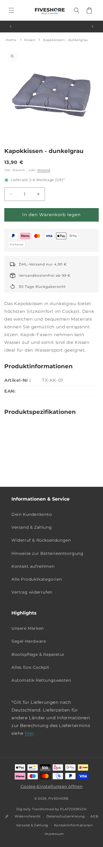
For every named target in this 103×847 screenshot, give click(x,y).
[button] (11, 10)
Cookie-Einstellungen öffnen (52, 786)
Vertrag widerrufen (31, 592)
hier (29, 733)
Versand (43, 170)
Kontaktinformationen (73, 825)
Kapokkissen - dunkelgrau (65, 40)
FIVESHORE (58, 798)
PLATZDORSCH (73, 809)
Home (11, 40)
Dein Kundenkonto (31, 514)
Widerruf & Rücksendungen (41, 540)
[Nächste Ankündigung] (92, 26)
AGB (94, 816)
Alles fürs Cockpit (30, 667)
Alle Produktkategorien (36, 579)
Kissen (29, 40)
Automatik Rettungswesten (41, 680)
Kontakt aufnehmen (32, 566)
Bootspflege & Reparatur (38, 654)
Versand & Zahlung (31, 527)
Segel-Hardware (28, 641)
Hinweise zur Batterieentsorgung (47, 553)
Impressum (54, 834)
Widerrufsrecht (28, 816)
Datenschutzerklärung (65, 816)
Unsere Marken (27, 628)
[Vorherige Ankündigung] (10, 26)
